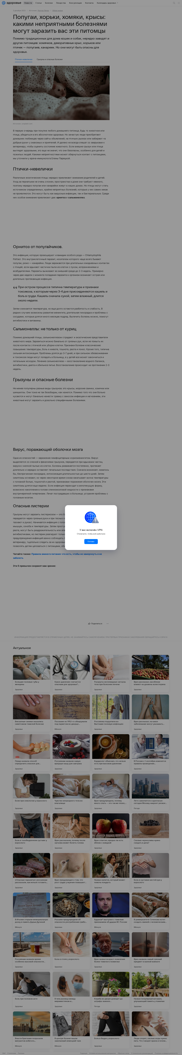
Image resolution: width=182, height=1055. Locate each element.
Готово (91, 541)
